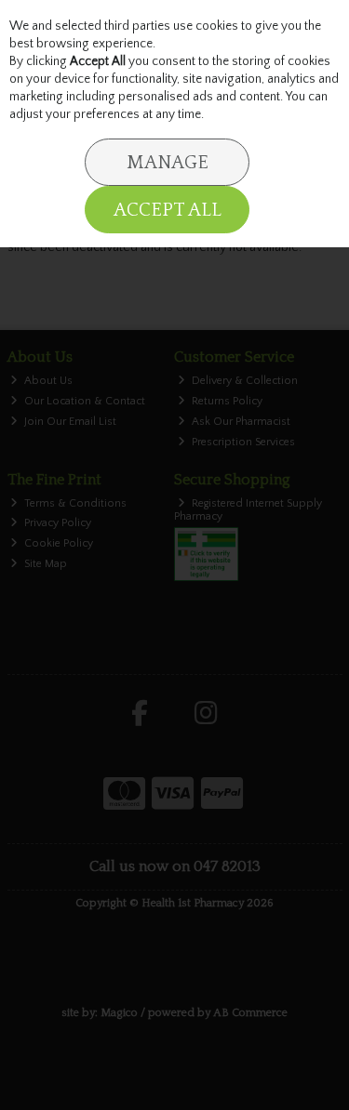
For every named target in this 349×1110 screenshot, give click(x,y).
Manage (167, 162)
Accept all (167, 210)
